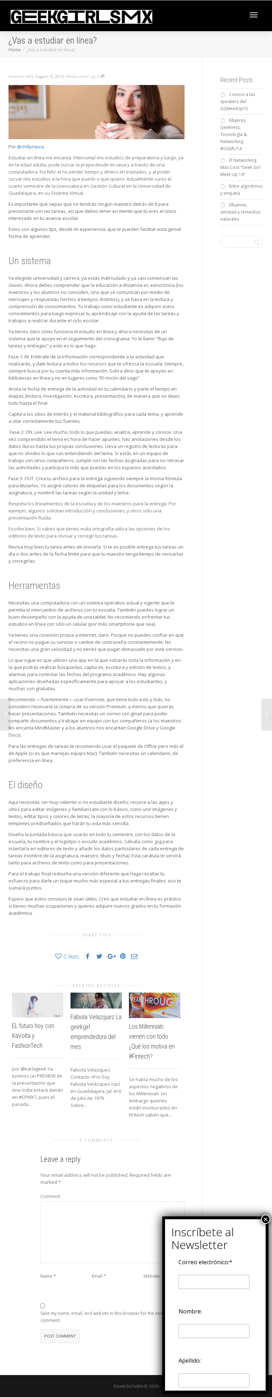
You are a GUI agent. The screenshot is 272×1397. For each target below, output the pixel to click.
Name (46, 1276)
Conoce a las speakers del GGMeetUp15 (237, 101)
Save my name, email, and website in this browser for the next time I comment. (108, 1316)
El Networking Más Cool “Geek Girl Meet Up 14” (240, 167)
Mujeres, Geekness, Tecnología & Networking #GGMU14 (233, 134)
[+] (37, 1005)
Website (151, 1276)
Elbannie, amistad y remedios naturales (240, 212)
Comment (50, 1196)
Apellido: (189, 1360)
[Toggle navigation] (253, 15)
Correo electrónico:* (205, 1262)
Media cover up (80, 76)
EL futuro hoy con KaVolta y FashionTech (33, 1035)
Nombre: (190, 1311)
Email (97, 1276)
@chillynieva (30, 146)
